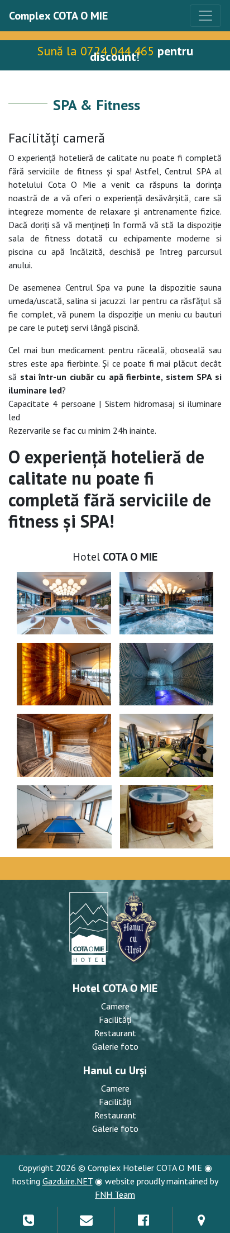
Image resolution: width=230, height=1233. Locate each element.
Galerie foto (115, 1046)
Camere (115, 1006)
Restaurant (115, 1032)
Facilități (115, 1019)
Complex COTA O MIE (58, 15)
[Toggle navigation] (205, 15)
